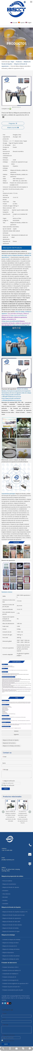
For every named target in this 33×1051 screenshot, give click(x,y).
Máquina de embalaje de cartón (10, 959)
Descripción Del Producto (12, 248)
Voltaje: (5, 180)
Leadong (27, 998)
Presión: (5, 203)
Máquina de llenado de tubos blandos (12, 925)
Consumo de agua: (8, 206)
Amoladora (5, 890)
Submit (6, 788)
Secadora (4, 900)
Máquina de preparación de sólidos (12, 876)
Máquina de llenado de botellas (10, 928)
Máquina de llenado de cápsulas (10, 887)
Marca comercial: (7, 208)
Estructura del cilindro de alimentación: (6, 237)
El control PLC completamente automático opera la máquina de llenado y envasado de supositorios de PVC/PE (23, 817)
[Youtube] (8, 1003)
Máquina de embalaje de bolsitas (11, 949)
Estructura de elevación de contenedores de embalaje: (7, 154)
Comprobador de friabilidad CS (10, 973)
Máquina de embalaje (8, 935)
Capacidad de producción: (6, 138)
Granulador (5, 903)
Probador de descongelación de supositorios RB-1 (15, 983)
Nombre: (5, 170)
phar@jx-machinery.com (8, 859)
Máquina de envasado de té (9, 946)
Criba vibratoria (6, 894)
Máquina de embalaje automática (11, 746)
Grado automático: (8, 226)
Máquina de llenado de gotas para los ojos (13, 915)
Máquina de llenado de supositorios (11, 918)
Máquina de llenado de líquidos (11, 740)
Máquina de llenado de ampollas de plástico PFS (14, 911)
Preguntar (12, 123)
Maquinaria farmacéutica (9, 743)
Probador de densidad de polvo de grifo (12, 990)
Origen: (4, 218)
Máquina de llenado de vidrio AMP (11, 921)
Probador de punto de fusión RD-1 (11, 986)
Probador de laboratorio (9, 962)
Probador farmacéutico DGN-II (10, 967)
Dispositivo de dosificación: (6, 242)
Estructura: (5, 160)
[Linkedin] (5, 1003)
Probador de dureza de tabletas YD (11, 970)
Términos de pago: (5, 142)
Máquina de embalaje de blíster (10, 942)
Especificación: (6, 214)
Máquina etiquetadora (8, 952)
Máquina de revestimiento (9, 884)
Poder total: (6, 201)
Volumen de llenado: (6, 198)
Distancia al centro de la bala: (7, 194)
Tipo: (4, 222)
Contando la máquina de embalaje (11, 939)
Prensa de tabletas (7, 881)
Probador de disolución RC (9, 977)
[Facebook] (3, 1003)
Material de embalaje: (6, 167)
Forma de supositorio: (5, 189)
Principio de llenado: (6, 148)
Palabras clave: (5, 175)
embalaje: (5, 162)
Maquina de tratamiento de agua (10, 931)
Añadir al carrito (12, 127)
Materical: (5, 183)
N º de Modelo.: (7, 145)
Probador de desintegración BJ (10, 980)
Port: (4, 134)
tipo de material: (7, 229)
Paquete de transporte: (6, 211)
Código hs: (5, 220)
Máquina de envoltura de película (10, 956)
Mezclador (5, 897)
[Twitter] (10, 1003)
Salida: (4, 178)
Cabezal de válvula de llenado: (7, 232)
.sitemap (4, 1000)
